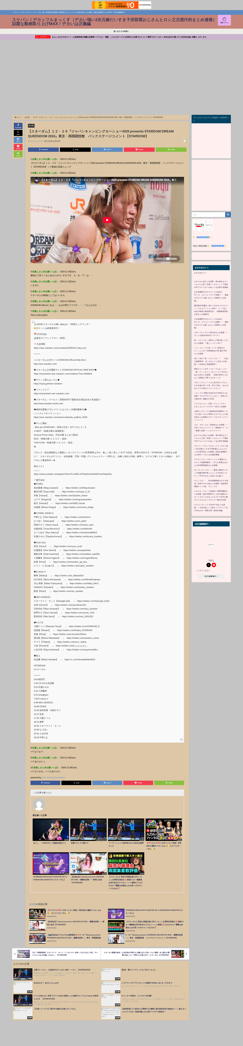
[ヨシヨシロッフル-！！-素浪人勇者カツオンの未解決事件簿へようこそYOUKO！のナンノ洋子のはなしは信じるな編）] (211, 473)
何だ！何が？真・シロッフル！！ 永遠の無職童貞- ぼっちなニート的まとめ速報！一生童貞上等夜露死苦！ (211, 361)
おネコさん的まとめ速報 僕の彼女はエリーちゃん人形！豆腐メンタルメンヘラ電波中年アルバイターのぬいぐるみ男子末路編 (211, 284)
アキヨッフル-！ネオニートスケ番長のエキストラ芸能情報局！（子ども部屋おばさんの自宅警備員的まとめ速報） (211, 462)
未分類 (31, 125)
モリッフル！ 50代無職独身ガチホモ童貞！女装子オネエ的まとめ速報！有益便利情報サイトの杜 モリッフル (211, 483)
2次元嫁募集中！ (211, 576)
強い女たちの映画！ (121, 31)
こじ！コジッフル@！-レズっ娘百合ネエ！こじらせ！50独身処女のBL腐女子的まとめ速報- (210, 350)
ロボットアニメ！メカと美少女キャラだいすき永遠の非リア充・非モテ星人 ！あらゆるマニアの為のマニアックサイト (211, 385)
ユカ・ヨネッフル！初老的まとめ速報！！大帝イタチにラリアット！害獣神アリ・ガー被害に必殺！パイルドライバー (211, 427)
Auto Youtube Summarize (53, 777)
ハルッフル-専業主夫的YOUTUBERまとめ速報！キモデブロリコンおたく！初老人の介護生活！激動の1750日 (211, 396)
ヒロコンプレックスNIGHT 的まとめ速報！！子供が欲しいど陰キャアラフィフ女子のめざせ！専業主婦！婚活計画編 (211, 507)
